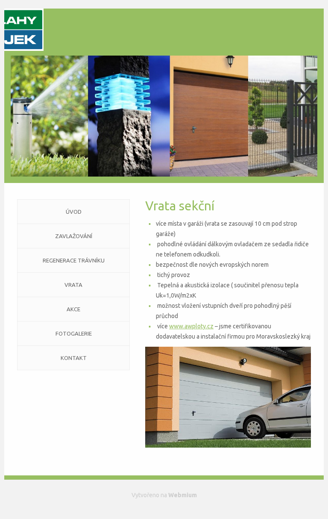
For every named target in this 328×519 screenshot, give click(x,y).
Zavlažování (73, 236)
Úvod (74, 212)
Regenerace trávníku (74, 260)
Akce (73, 309)
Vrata (73, 285)
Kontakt (74, 358)
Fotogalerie (74, 333)
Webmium (182, 495)
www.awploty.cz (191, 326)
